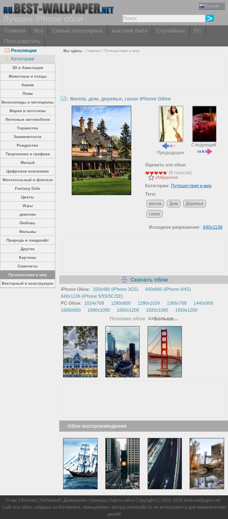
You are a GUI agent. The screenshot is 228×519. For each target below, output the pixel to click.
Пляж (28, 93)
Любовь (27, 223)
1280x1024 (149, 303)
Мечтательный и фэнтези (28, 180)
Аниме (27, 85)
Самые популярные (77, 31)
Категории (22, 58)
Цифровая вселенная (27, 171)
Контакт (29, 500)
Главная (15, 31)
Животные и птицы (28, 76)
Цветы (27, 197)
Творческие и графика (28, 154)
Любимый (50, 500)
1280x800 (121, 303)
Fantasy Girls (27, 188)
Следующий (203, 144)
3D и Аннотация (27, 67)
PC (197, 31)
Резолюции (24, 50)
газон (154, 213)
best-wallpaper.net (202, 500)
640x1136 (212, 227)
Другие (27, 249)
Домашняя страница (85, 500)
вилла (155, 203)
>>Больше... (162, 318)
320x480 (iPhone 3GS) (115, 289)
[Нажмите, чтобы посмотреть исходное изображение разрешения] (101, 150)
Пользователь (22, 41)
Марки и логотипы (27, 111)
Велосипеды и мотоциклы (27, 102)
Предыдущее (170, 152)
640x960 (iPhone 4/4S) (168, 289)
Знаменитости (27, 136)
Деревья (195, 203)
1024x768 (94, 303)
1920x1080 (157, 310)
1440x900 (203, 303)
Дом (173, 203)
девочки (27, 214)
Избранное (167, 177)
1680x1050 (99, 310)
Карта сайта (122, 500)
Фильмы (27, 231)
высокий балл (130, 31)
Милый (28, 162)
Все (39, 31)
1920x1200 (186, 310)
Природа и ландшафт (27, 240)
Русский (212, 6)
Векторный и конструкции (27, 283)
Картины (27, 257)
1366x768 (177, 303)
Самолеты (28, 266)
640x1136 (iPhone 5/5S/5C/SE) (92, 296)
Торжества (27, 128)
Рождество (27, 145)
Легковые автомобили (27, 119)
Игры (28, 205)
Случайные (170, 31)
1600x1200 (128, 310)
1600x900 (71, 310)
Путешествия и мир (27, 274)
